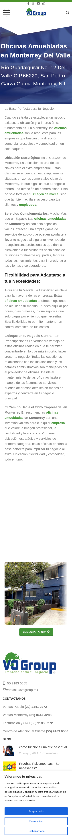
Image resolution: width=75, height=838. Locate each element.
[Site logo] (36, 12)
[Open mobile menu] (6, 12)
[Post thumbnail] (9, 750)
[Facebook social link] (28, 3)
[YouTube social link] (38, 3)
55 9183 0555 (17, 683)
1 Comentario (49, 753)
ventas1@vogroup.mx (22, 690)
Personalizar (36, 821)
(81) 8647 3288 (40, 715)
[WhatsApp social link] (43, 3)
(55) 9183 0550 (56, 731)
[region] (36, 804)
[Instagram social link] (33, 3)
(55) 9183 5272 (41, 723)
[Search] (67, 12)
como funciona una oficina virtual (43, 747)
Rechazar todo (36, 830)
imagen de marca (45, 194)
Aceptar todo (36, 811)
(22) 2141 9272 (35, 707)
